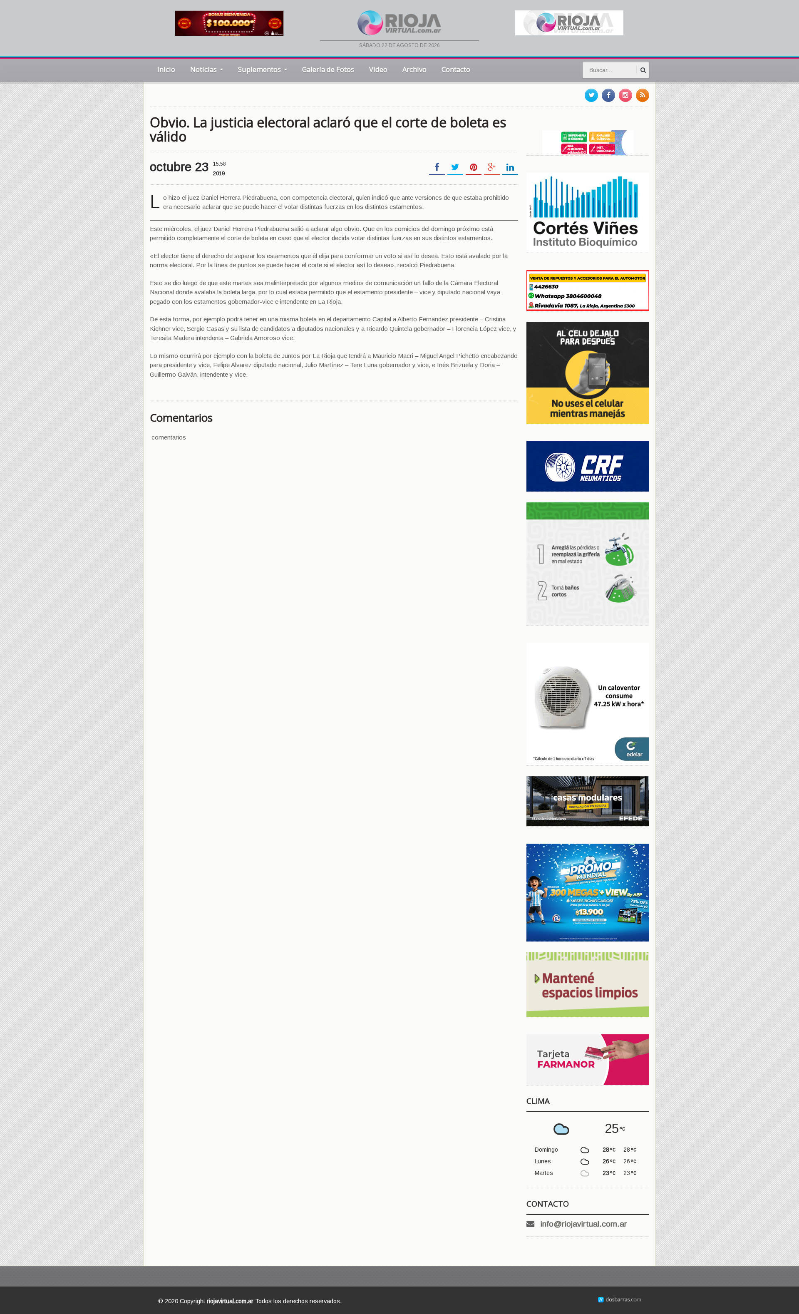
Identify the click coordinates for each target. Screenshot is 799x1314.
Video (378, 69)
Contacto (456, 69)
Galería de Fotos (328, 69)
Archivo (414, 69)
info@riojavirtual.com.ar (584, 1224)
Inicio (166, 69)
